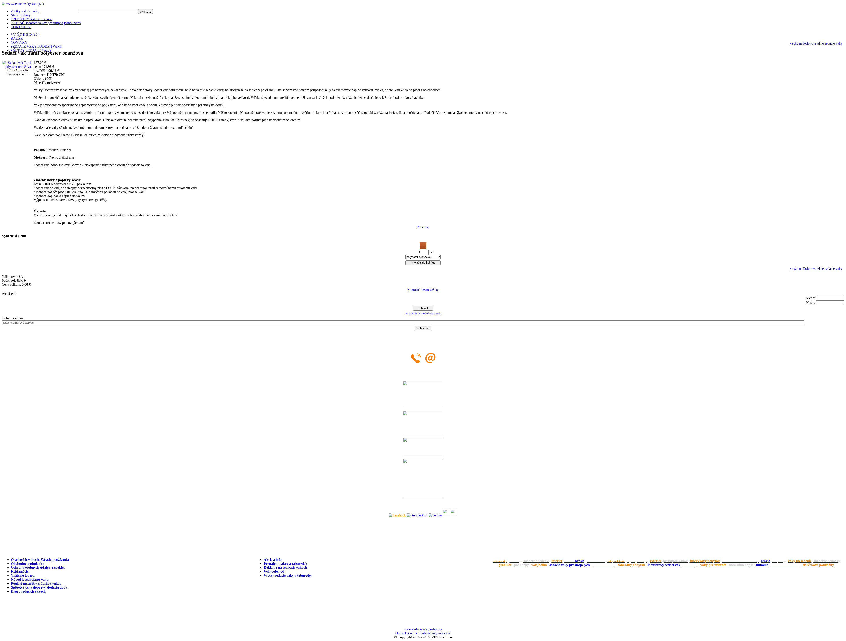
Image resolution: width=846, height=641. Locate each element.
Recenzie (423, 227)
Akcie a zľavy (20, 15)
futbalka (762, 565)
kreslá (579, 561)
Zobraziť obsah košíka (423, 290)
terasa (765, 561)
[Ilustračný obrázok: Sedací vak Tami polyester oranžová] (17, 67)
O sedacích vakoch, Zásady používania (40, 559)
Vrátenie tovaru (23, 575)
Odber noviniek (13, 318)
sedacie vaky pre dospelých (569, 565)
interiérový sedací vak (664, 565)
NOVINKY (19, 42)
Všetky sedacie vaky (25, 11)
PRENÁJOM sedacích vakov (31, 19)
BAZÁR (17, 38)
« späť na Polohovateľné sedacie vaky (815, 43)
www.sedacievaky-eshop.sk (423, 629)
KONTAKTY (21, 27)
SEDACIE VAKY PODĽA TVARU (36, 46)
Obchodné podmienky (27, 563)
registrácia (411, 313)
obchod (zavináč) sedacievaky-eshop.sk (423, 633)
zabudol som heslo (430, 313)
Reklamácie (19, 571)
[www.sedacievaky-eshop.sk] (23, 4)
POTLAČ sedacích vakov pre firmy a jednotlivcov (46, 23)
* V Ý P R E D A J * (25, 34)
